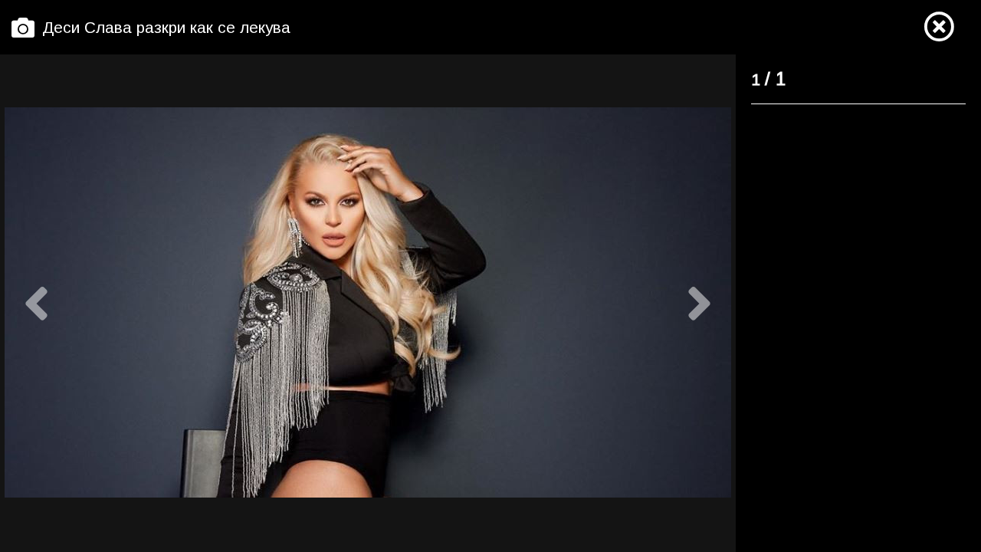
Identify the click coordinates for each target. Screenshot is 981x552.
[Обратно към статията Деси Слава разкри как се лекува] (939, 27)
